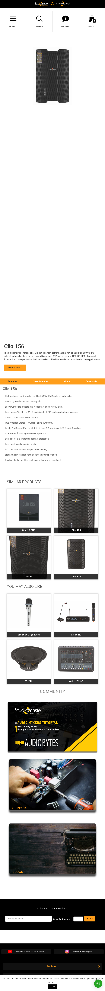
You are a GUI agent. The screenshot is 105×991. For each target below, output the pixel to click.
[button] (98, 984)
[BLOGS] (52, 878)
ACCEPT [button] (52, 987)
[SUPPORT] (52, 814)
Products (51, 966)
